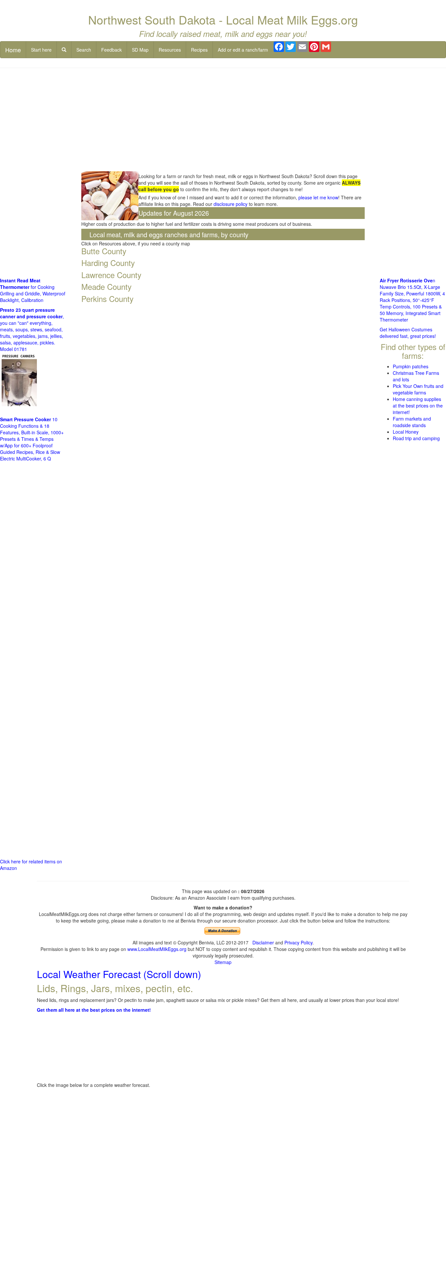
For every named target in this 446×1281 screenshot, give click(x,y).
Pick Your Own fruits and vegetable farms (418, 389)
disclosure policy (230, 204)
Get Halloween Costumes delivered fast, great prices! (408, 332)
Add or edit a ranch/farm (243, 49)
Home (13, 49)
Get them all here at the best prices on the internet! (94, 1009)
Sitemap (223, 962)
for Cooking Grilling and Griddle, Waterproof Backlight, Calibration (32, 290)
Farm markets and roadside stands (412, 421)
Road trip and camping (416, 438)
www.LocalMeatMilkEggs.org (156, 949)
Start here (41, 49)
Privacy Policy (298, 942)
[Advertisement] (223, 120)
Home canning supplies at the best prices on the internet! (418, 405)
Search (83, 49)
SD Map (140, 49)
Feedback (111, 49)
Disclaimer (263, 942)
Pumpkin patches (410, 366)
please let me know (318, 197)
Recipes (199, 49)
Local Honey (406, 431)
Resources (170, 49)
